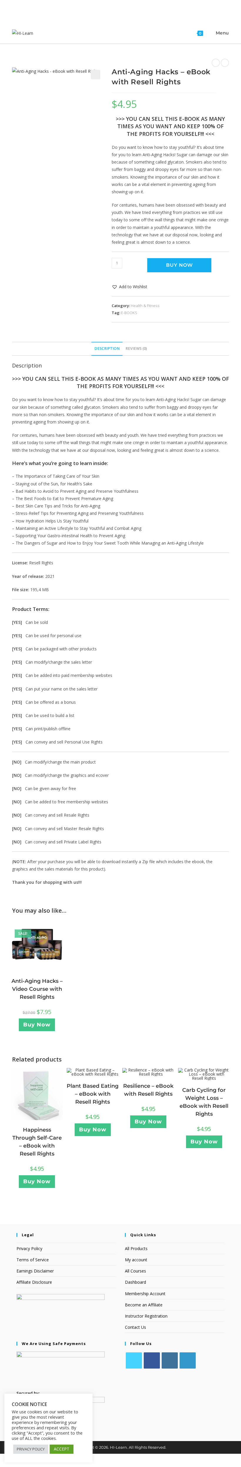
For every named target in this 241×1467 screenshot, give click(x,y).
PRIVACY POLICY (31, 1449)
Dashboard (135, 1282)
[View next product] (225, 63)
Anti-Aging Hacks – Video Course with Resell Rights (37, 989)
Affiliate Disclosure (34, 1282)
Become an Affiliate (144, 1305)
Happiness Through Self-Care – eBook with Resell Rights (37, 1142)
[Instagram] (170, 1360)
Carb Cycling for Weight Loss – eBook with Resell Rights (204, 1102)
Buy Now (179, 265)
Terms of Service (32, 1259)
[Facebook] (152, 1360)
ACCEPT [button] (61, 1449)
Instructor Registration (146, 1316)
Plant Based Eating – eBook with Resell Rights (92, 1094)
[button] (95, 74)
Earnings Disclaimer (35, 1271)
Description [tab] (107, 348)
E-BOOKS (129, 312)
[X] (134, 1360)
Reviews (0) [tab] (136, 348)
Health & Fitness (145, 305)
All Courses (135, 1271)
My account (136, 1259)
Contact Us (135, 1327)
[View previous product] (216, 63)
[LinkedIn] (188, 1360)
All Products (136, 1248)
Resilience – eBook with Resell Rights (148, 1090)
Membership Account (145, 1293)
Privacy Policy (29, 1248)
